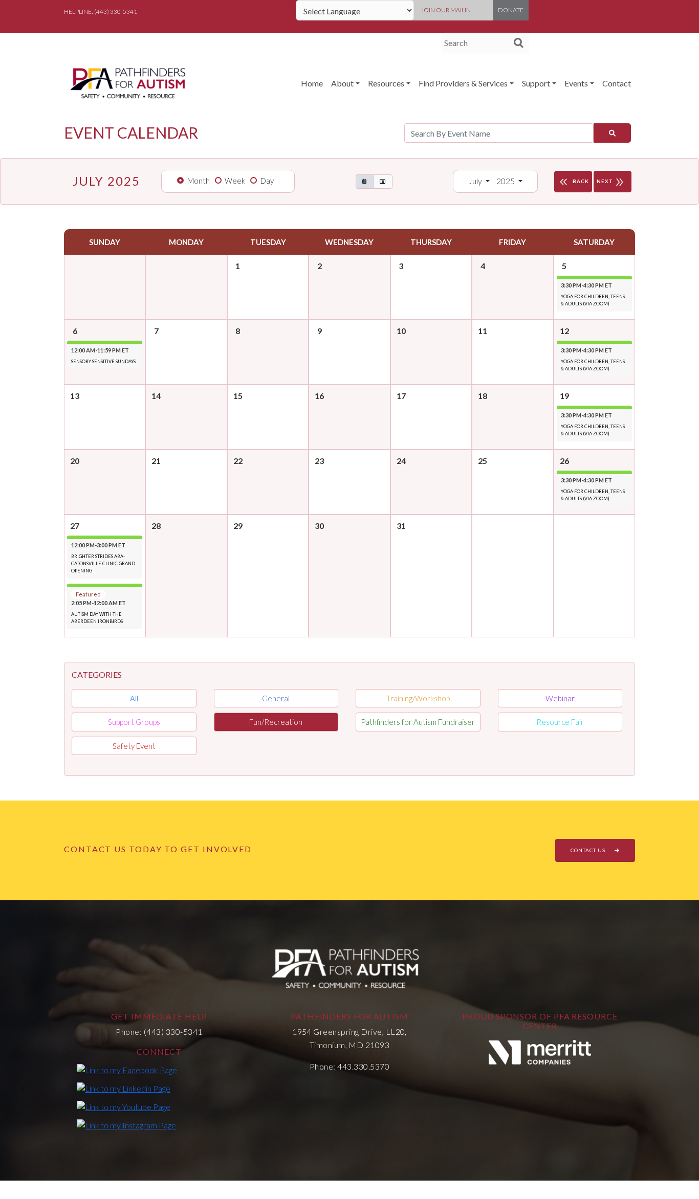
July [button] (476, 181)
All (134, 698)
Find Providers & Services (463, 83)
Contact (616, 83)
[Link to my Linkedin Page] (123, 1088)
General (276, 698)
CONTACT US (589, 850)
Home (312, 83)
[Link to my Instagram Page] (126, 1124)
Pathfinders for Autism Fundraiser (418, 721)
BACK (573, 182)
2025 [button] (506, 181)
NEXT (611, 182)
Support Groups (134, 721)
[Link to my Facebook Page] (127, 1069)
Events (576, 83)
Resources (386, 83)
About (342, 83)
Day (267, 180)
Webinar (560, 698)
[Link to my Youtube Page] (123, 1106)
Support (536, 83)
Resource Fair (560, 721)
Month (198, 180)
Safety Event (134, 745)
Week (235, 180)
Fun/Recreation (275, 721)
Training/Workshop (418, 698)
